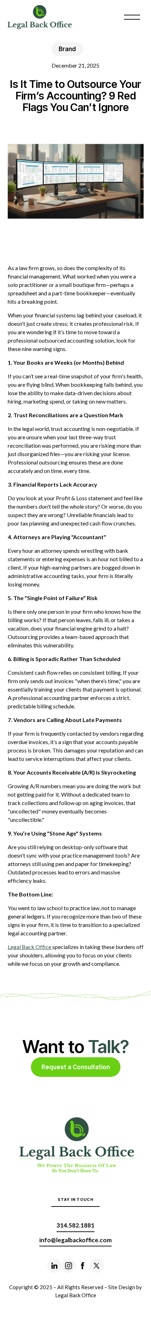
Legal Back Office (30, 946)
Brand (67, 49)
